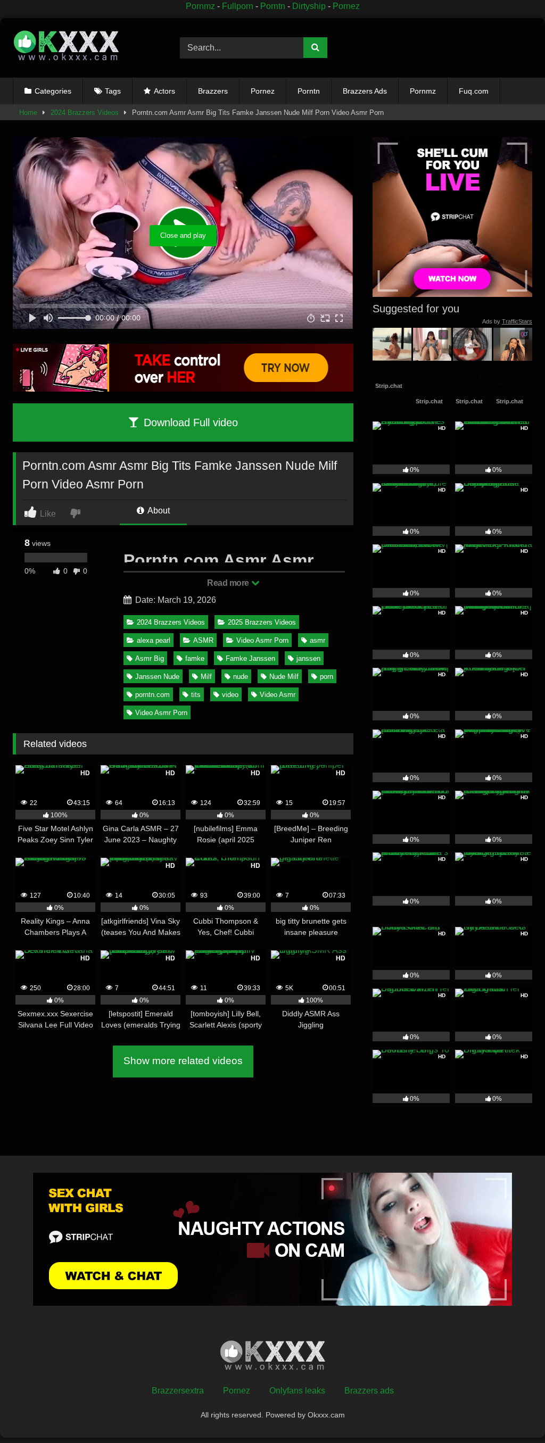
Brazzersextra (178, 1390)
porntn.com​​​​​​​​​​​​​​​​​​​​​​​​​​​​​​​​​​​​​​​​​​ (152, 695)
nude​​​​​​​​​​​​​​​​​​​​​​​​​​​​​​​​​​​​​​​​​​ (240, 677)
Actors (164, 91)
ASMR (203, 640)
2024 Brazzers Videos (85, 113)
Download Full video (189, 422)
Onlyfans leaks (297, 1390)
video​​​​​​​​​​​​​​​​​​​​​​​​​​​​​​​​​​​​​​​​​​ (230, 695)
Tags (113, 91)
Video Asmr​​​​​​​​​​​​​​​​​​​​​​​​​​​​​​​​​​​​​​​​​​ (277, 695)
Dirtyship (309, 6)
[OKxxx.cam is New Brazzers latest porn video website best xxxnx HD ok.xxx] (84, 47)
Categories (53, 91)
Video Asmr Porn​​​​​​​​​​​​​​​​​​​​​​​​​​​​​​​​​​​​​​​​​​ (161, 713)
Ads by (507, 321)
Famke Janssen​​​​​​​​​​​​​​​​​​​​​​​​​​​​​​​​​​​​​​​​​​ (250, 658)
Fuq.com (474, 91)
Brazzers (213, 91)
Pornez (346, 6)
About (158, 510)
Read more (229, 582)
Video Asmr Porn (262, 640)
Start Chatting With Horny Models (431, 386)
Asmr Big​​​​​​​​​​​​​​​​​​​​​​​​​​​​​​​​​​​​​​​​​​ (149, 658)
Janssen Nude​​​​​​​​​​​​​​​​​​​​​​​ (157, 677)
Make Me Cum (392, 371)
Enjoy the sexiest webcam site (472, 381)
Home (28, 113)
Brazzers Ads (365, 91)
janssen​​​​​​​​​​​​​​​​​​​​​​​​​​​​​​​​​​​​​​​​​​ (308, 658)
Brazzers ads (369, 1390)
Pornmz (200, 6)
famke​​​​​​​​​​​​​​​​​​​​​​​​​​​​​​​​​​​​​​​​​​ (194, 658)
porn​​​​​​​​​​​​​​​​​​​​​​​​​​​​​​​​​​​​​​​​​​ (326, 677)
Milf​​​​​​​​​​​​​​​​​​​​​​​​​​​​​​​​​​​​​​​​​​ (206, 677)
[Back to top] (512, 1411)
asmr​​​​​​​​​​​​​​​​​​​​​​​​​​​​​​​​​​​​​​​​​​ (317, 640)
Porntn (272, 6)
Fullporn (237, 6)
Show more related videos (183, 1060)
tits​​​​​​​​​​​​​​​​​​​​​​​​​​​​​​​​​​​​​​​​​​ (196, 695)
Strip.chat (388, 386)
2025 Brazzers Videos (262, 622)
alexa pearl (153, 640)
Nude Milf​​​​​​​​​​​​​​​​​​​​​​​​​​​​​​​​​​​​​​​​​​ (284, 677)
